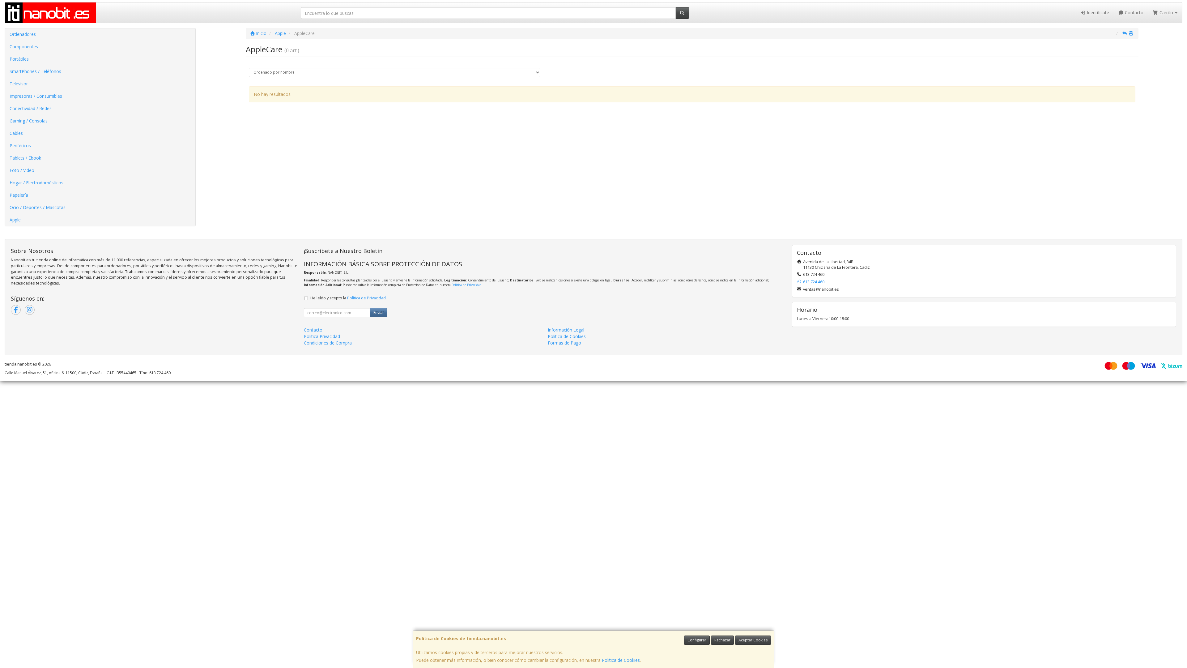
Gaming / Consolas (29, 121)
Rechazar (722, 640)
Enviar (378, 312)
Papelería (19, 195)
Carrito (1166, 12)
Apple (15, 220)
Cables (16, 133)
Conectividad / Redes (31, 108)
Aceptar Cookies (753, 640)
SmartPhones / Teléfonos (35, 71)
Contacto (1133, 12)
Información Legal (566, 330)
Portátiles (19, 59)
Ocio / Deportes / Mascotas (38, 207)
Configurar (696, 640)
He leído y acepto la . (348, 298)
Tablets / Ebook (25, 158)
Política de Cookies (621, 660)
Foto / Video (22, 170)
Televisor (19, 84)
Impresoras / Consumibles (36, 96)
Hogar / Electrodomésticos (36, 183)
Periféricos (20, 145)
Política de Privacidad (467, 285)
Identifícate (1097, 12)
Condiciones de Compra (328, 343)
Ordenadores (23, 34)
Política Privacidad (322, 336)
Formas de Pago (564, 343)
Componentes (24, 46)
